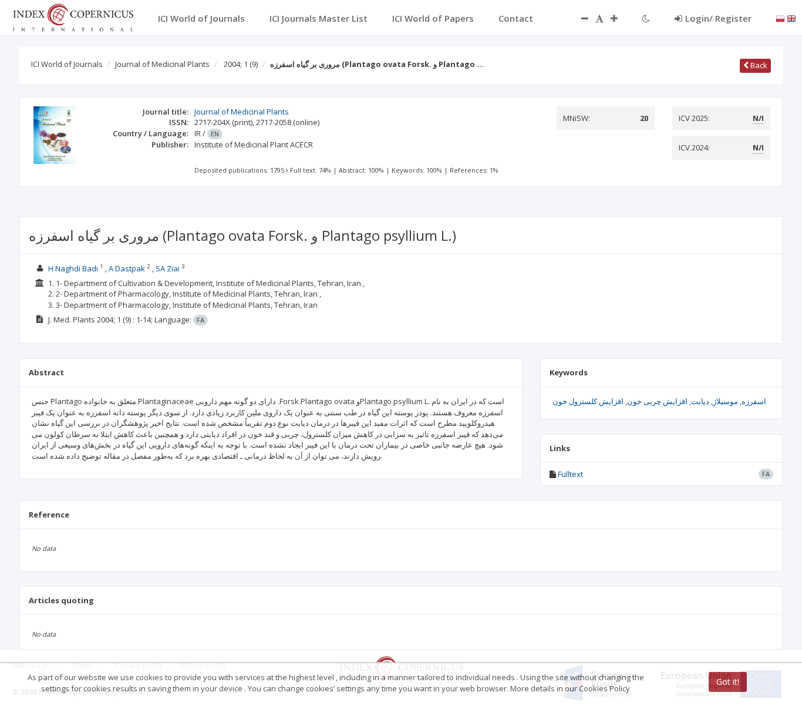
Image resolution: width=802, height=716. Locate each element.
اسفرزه (754, 401)
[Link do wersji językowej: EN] (791, 17)
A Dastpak (127, 268)
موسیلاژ (725, 401)
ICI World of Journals (67, 64)
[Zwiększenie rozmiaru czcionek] (620, 18)
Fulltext (570, 474)
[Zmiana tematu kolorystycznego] (646, 18)
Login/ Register (718, 18)
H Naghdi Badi (73, 268)
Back (758, 65)
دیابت (700, 401)
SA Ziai (168, 268)
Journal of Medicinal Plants (162, 64)
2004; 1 (241, 64)
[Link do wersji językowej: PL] (780, 17)
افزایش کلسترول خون (588, 401)
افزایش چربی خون (657, 401)
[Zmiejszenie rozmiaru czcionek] (579, 18)
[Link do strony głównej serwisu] (73, 16)
